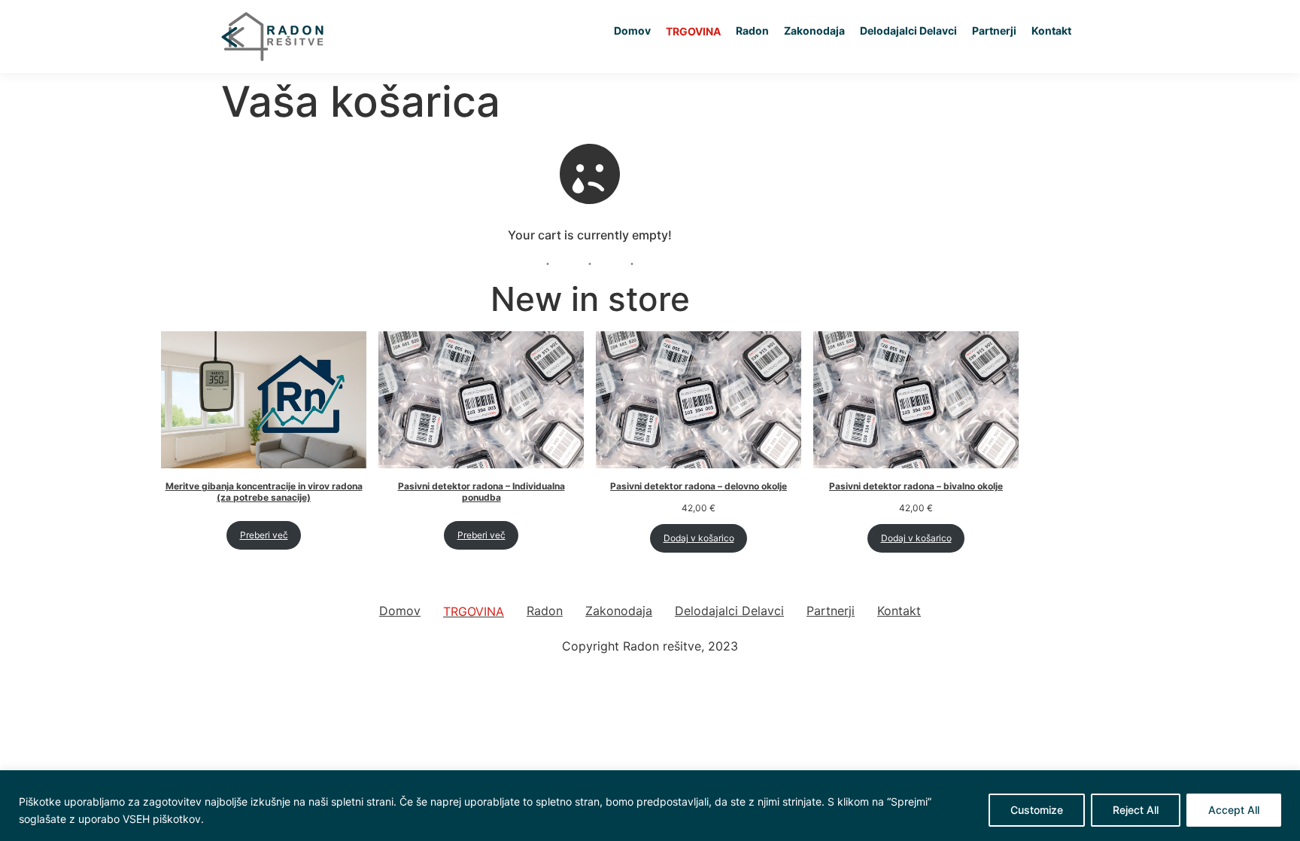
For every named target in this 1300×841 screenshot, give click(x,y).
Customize (1036, 809)
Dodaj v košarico (699, 538)
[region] (650, 805)
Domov (632, 30)
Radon (752, 30)
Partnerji (994, 30)
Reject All (1136, 809)
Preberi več (264, 535)
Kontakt (1051, 30)
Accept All (1233, 809)
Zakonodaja (814, 30)
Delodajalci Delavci (908, 30)
